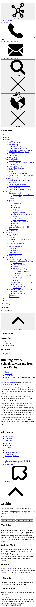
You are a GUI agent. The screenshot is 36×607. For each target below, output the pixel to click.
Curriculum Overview (16, 193)
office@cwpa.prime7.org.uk (10, 41)
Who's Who (8, 443)
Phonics (11, 198)
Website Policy (9, 454)
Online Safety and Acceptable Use (19, 186)
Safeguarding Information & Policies (20, 180)
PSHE (15, 225)
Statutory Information (11, 159)
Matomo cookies (11, 568)
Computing (16, 207)
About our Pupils (14, 145)
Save (18, 605)
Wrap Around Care (15, 255)
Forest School (13, 230)
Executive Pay (13, 177)
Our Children (9, 257)
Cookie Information (11, 452)
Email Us (8, 344)
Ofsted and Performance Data (18, 173)
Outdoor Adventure (23, 272)
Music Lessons (17, 196)
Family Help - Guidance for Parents (20, 189)
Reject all (4, 520)
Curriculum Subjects (15, 202)
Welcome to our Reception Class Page (21, 261)
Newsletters (12, 245)
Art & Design (17, 218)
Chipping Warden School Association (20, 150)
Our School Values (15, 161)
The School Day (14, 234)
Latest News (13, 248)
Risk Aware (12, 182)
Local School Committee (16, 168)
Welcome (12, 141)
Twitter (9, 21)
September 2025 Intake (20, 268)
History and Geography (20, 221)
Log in (7, 300)
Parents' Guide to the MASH (18, 184)
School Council (18, 146)
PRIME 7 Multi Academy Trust (19, 152)
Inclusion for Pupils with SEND (19, 227)
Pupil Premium (13, 164)
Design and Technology (20, 220)
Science (15, 223)
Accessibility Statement (12, 456)
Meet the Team (17, 263)
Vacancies (12, 153)
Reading (11, 200)
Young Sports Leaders (20, 148)
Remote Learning (14, 297)
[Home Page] (6, 304)
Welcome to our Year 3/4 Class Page (20, 282)
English (15, 205)
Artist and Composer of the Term (23, 195)
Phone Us (8, 342)
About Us (8, 139)
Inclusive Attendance (15, 247)
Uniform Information (15, 254)
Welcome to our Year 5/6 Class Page (20, 289)
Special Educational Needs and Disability (22, 162)
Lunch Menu (9, 438)
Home (7, 137)
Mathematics (17, 204)
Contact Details (13, 155)
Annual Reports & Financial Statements (21, 175)
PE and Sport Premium (16, 166)
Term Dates (12, 252)
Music (15, 209)
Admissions (12, 170)
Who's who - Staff (14, 143)
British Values (13, 229)
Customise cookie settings (24, 520)
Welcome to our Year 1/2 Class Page (20, 275)
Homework (12, 295)
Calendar (11, 238)
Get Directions (9, 345)
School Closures (14, 236)
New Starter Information (16, 243)
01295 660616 (5, 22)
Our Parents (8, 232)
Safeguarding (9, 179)
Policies (11, 171)
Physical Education (19, 213)
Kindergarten (13, 157)
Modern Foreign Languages (21, 211)
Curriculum (8, 191)
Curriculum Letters (19, 264)
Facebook (4, 21)
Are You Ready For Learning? (18, 259)
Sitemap (7, 450)
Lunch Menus (13, 250)
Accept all (12, 520)
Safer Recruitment (14, 187)
